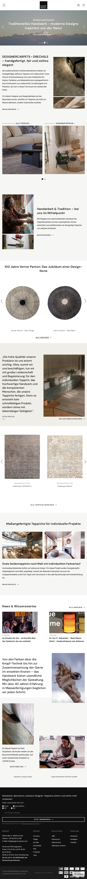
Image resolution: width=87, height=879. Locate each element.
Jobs (35, 855)
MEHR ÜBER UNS (16, 767)
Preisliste (36, 852)
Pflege (35, 839)
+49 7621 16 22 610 (15, 838)
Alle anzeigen (42, 337)
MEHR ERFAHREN (9, 109)
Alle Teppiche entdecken (42, 505)
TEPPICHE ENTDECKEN (42, 35)
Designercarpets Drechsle (17, 871)
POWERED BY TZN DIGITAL (43, 873)
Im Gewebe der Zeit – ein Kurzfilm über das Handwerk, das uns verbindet (19, 639)
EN (14, 808)
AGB (53, 836)
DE (5, 808)
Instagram (73, 839)
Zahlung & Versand (58, 846)
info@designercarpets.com (17, 841)
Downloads (37, 846)
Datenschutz (56, 842)
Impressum (56, 839)
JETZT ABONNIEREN (42, 819)
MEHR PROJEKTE (9, 584)
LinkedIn (73, 842)
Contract (36, 836)
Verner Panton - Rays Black (64, 330)
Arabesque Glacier (60, 486)
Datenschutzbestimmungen (30, 823)
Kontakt (36, 842)
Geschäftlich (19, 806)
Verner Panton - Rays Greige (22, 330)
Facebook (73, 836)
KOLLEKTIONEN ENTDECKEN (70, 419)
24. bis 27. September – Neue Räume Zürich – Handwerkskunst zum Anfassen (66, 639)
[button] (83, 5)
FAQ (34, 849)
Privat (6, 806)
